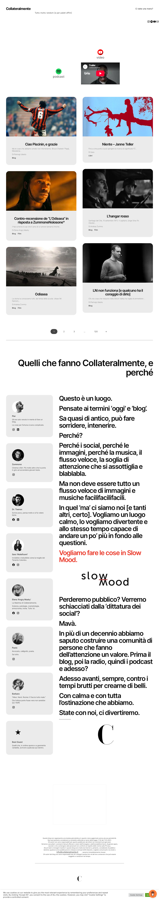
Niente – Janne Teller (117, 144)
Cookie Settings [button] (136, 895)
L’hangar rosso (118, 216)
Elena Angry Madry (21, 230)
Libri (90, 156)
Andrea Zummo (20, 304)
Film (19, 234)
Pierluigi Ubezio (20, 154)
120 (96, 331)
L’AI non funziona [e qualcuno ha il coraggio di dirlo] (118, 292)
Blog (14, 158)
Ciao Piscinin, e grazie (41, 144)
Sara (92, 152)
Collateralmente (18, 9)
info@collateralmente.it (67, 852)
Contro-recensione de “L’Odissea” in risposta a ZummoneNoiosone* (41, 220)
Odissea (41, 294)
